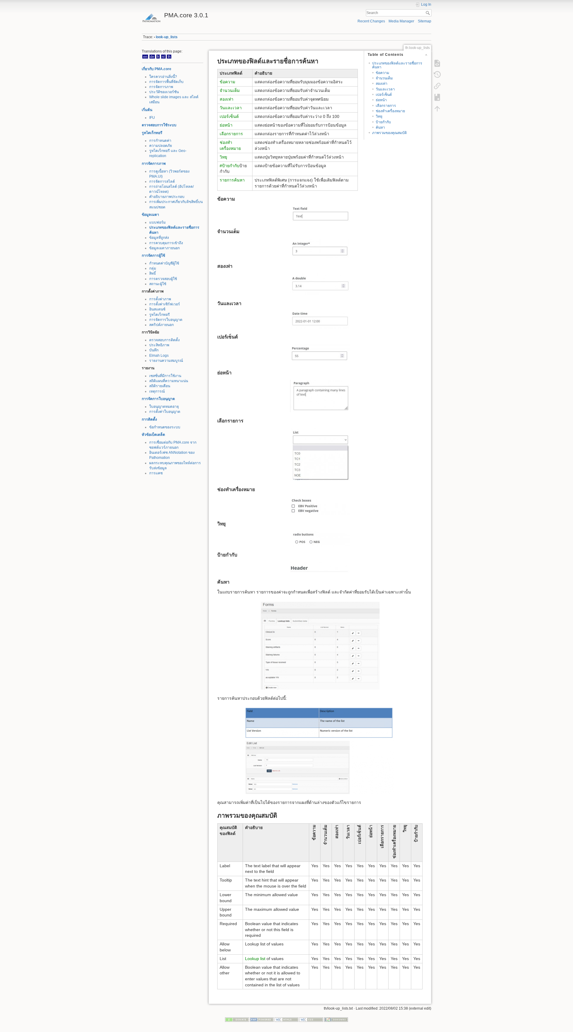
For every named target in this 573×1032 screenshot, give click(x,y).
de (152, 57)
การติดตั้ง (149, 419)
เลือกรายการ (386, 106)
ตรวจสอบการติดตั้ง (164, 340)
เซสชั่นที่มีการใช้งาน (165, 376)
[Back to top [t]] (437, 108)
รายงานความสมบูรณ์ (166, 361)
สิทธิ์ (152, 273)
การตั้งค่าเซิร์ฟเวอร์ (164, 304)
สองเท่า (381, 83)
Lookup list (255, 958)
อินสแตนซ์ (157, 309)
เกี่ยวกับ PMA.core (156, 69)
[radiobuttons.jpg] (320, 539)
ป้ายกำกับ (383, 122)
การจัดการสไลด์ (162, 181)
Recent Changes (371, 21)
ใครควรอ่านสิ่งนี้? (163, 77)
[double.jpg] (320, 284)
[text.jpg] (320, 214)
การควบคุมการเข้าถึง (166, 243)
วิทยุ (379, 116)
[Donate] (237, 1019)
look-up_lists (167, 37)
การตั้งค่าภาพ (160, 299)
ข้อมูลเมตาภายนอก (164, 248)
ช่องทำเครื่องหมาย (390, 111)
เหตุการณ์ (157, 391)
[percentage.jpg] (320, 354)
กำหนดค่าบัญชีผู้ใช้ (164, 263)
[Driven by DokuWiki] (336, 1019)
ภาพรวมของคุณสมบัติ (389, 133)
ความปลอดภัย (160, 146)
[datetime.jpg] (320, 320)
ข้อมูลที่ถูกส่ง (159, 238)
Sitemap (424, 21)
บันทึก (153, 350)
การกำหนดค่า (160, 141)
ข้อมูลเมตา (150, 215)
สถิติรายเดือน (159, 386)
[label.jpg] (320, 567)
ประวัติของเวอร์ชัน (164, 92)
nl (163, 57)
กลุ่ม (152, 268)
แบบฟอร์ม (157, 222)
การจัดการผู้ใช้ (153, 255)
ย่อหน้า (381, 100)
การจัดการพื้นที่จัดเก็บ (166, 82)
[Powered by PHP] (262, 1019)
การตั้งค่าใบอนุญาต (164, 412)
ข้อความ (382, 73)
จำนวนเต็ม (384, 78)
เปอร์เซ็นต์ (384, 95)
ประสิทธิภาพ (159, 345)
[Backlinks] (437, 86)
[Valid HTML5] (286, 1019)
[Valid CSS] (311, 1019)
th (169, 57)
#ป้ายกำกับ (229, 165)
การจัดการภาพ (161, 87)
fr (158, 57)
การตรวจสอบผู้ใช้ (163, 279)
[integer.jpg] (320, 248)
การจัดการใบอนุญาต (165, 320)
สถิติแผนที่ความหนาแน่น (168, 381)
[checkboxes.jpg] (320, 505)
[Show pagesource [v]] (437, 63)
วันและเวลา (385, 89)
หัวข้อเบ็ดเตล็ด (153, 435)
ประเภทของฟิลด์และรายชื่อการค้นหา (397, 65)
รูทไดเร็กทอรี (152, 133)
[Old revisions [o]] (437, 74)
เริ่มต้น (147, 110)
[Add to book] (437, 97)
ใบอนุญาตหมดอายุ (164, 407)
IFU (152, 118)
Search (428, 13)
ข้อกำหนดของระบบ (164, 427)
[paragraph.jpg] (320, 396)
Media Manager (401, 21)
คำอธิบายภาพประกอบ (166, 197)
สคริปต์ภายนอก (161, 325)
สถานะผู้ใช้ (157, 284)
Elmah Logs (159, 355)
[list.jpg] (320, 454)
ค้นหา (380, 127)
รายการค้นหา (232, 180)
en (145, 57)
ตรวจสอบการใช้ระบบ (159, 125)
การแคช (156, 473)
